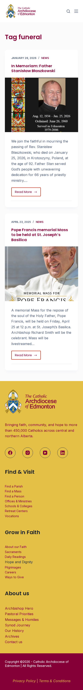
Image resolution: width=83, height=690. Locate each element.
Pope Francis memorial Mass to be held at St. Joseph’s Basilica (39, 234)
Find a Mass (13, 491)
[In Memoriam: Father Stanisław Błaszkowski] (41, 105)
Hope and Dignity (19, 562)
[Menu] (76, 11)
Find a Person (14, 496)
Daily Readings (15, 557)
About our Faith (16, 547)
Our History (14, 631)
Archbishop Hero (19, 608)
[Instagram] (27, 452)
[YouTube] (45, 452)
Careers (10, 572)
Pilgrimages (13, 567)
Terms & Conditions (54, 681)
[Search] (68, 11)
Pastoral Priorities (19, 614)
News (45, 58)
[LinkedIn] (62, 452)
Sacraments (13, 552)
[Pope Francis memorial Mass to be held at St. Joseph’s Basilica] (41, 273)
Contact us (13, 642)
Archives (12, 636)
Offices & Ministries (18, 501)
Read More (28, 190)
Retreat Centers (16, 511)
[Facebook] (10, 452)
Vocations (12, 516)
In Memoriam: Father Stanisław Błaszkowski (33, 68)
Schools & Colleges (18, 506)
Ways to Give (14, 577)
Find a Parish (14, 486)
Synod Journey (17, 625)
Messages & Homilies (22, 619)
